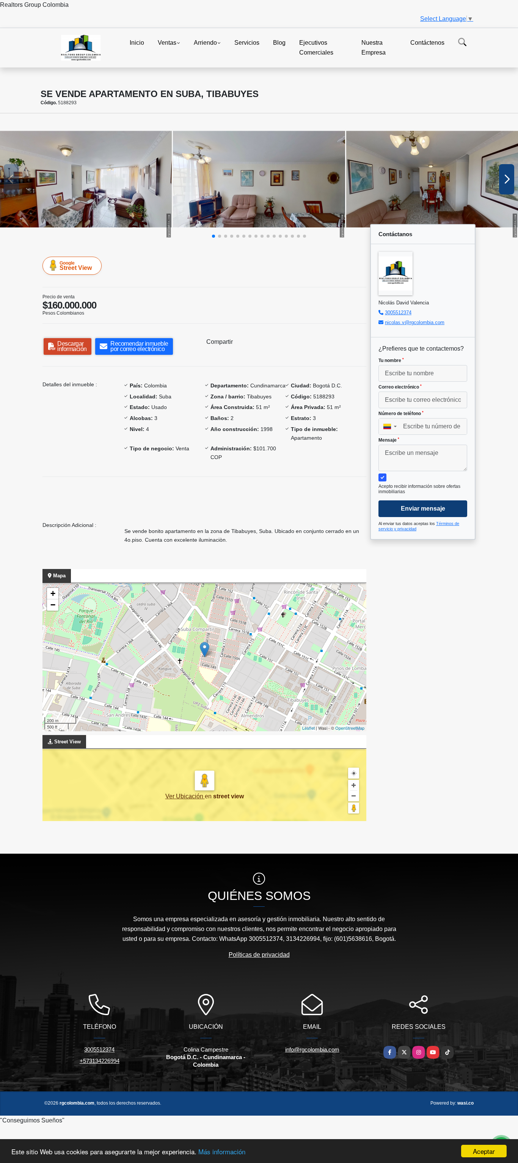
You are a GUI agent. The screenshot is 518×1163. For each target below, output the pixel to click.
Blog (279, 42)
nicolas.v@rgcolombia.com (414, 322)
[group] (86, 179)
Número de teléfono (401, 414)
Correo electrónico (400, 387)
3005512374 (398, 312)
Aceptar (484, 1151)
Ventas (167, 42)
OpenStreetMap (349, 728)
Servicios (246, 42)
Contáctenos (427, 42)
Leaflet (308, 728)
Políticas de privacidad (259, 954)
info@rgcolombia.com (312, 1049)
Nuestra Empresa (373, 47)
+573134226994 (99, 1061)
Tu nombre (391, 360)
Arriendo (205, 42)
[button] (213, 236)
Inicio (137, 42)
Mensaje (388, 440)
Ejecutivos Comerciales (316, 47)
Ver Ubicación (185, 796)
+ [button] (52, 593)
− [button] (52, 605)
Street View (76, 265)
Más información (221, 1151)
